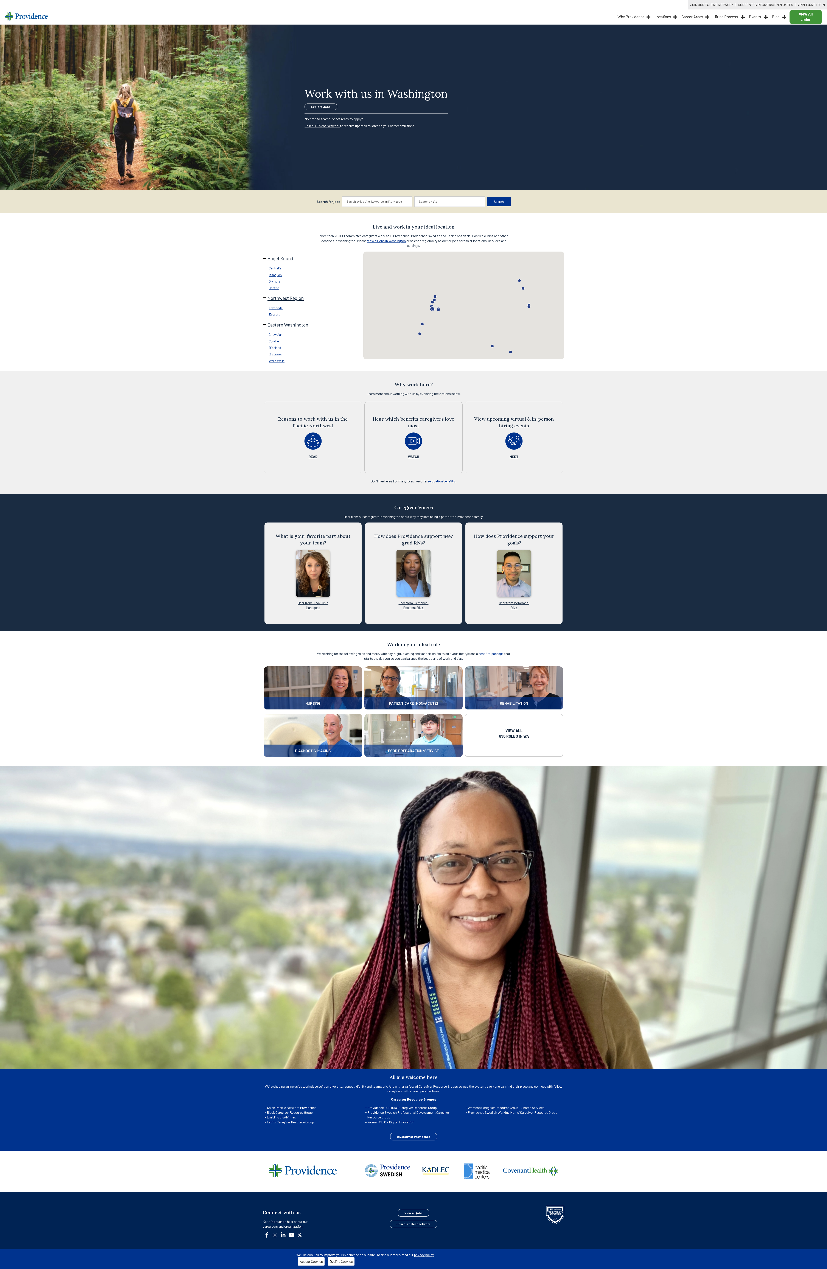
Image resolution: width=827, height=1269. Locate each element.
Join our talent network (413, 1224)
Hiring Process (726, 16)
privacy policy (424, 1255)
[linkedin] (285, 1234)
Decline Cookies (341, 1261)
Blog (776, 16)
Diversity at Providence (413, 1136)
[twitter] (301, 1234)
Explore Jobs (321, 107)
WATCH (413, 456)
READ (313, 456)
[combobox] (377, 201)
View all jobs (413, 1213)
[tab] (317, 268)
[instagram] (277, 1234)
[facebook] (268, 1234)
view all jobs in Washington (386, 241)
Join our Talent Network (322, 126)
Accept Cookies (311, 1261)
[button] (435, 296)
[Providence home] (26, 17)
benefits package (491, 654)
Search (499, 201)
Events (755, 16)
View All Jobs (806, 17)
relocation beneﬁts (442, 481)
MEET (514, 456)
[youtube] (293, 1234)
